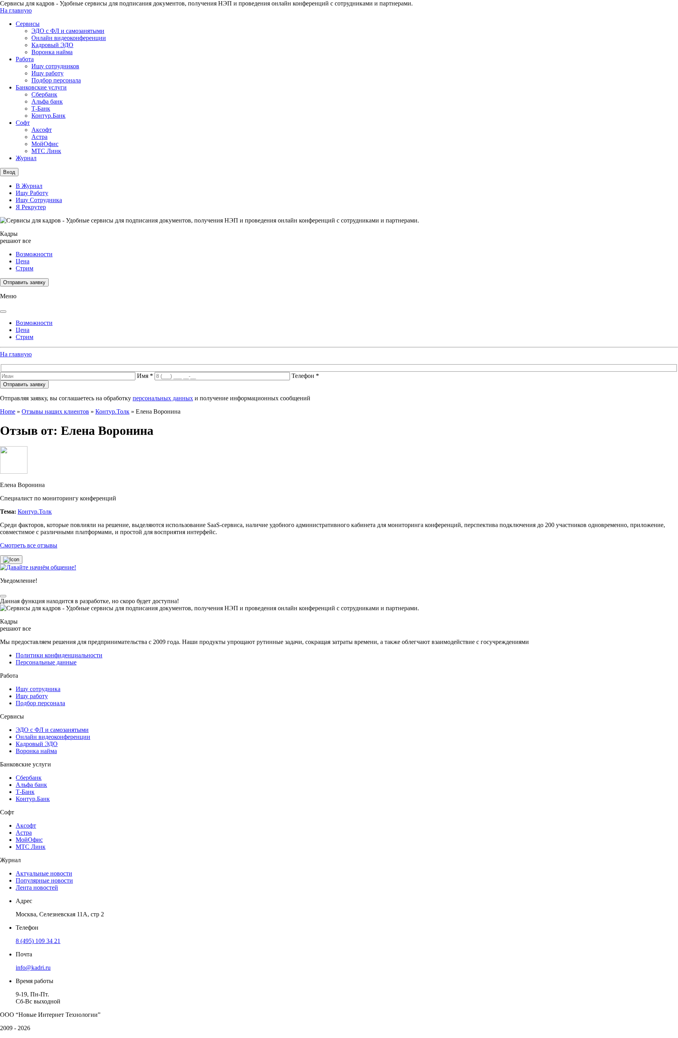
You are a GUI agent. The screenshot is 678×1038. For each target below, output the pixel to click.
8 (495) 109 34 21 (38, 941)
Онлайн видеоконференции (68, 38)
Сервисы (28, 23)
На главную (16, 10)
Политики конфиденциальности (59, 655)
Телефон (305, 375)
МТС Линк (46, 151)
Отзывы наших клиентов (55, 411)
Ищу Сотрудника (39, 200)
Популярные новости (44, 880)
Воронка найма (52, 52)
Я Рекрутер (31, 207)
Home (7, 411)
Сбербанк (44, 94)
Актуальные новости (44, 873)
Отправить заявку (24, 282)
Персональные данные (46, 662)
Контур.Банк (48, 115)
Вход (9, 172)
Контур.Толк (112, 411)
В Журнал (29, 185)
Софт (23, 122)
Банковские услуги (41, 87)
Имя (145, 375)
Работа (25, 59)
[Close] (3, 311)
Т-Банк (40, 108)
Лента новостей (37, 887)
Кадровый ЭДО (52, 45)
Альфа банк (47, 101)
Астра (39, 136)
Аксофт (41, 129)
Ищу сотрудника (38, 689)
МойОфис (44, 143)
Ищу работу (47, 73)
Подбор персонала (56, 80)
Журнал (26, 158)
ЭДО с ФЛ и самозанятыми (67, 30)
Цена (22, 261)
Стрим (24, 268)
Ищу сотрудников (55, 66)
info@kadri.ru (33, 967)
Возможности (34, 254)
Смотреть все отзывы (28, 545)
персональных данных (163, 398)
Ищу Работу (32, 193)
